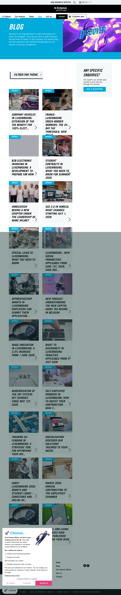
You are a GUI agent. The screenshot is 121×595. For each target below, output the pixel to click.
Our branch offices (61, 2)
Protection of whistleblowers (86, 592)
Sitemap (23, 592)
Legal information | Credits (42, 592)
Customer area (78, 17)
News (31, 17)
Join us (49, 17)
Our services (20, 17)
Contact (61, 17)
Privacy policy (63, 592)
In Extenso (6, 17)
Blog (40, 17)
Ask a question (94, 89)
